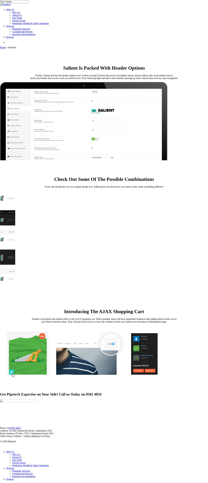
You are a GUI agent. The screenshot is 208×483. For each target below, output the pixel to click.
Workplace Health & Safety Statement (30, 465)
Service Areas (18, 462)
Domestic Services (21, 471)
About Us (17, 457)
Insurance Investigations (23, 476)
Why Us (10, 451)
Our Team (17, 460)
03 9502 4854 (14, 428)
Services (10, 468)
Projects (10, 479)
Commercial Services (22, 473)
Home (3, 47)
